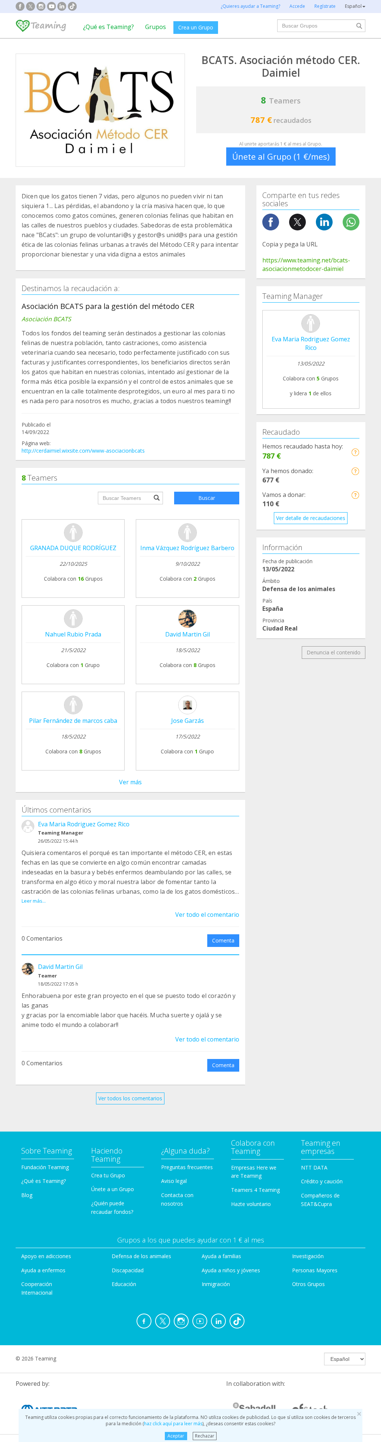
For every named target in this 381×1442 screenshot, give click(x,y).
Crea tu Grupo (108, 1175)
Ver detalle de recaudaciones (310, 517)
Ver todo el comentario (207, 914)
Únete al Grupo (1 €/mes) (281, 156)
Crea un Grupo (195, 27)
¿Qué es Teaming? (108, 27)
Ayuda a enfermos (43, 1270)
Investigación (308, 1256)
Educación (124, 1284)
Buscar (206, 497)
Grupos (155, 27)
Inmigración (216, 1284)
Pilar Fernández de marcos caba (73, 721)
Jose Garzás (187, 721)
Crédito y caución (322, 1181)
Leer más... (34, 900)
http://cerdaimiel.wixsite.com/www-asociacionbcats (83, 450)
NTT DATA (314, 1167)
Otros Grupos (308, 1284)
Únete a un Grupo (112, 1189)
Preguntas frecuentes (187, 1167)
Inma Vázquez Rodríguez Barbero (187, 548)
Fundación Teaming (45, 1167)
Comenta (223, 940)
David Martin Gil (187, 634)
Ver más (130, 782)
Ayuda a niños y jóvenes (231, 1270)
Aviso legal (174, 1180)
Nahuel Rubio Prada (73, 634)
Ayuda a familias (221, 1256)
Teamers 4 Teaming (255, 1189)
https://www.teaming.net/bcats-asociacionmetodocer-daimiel (306, 264)
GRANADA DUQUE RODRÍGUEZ (73, 548)
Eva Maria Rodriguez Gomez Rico (83, 824)
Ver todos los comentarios (130, 1098)
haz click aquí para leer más (173, 1423)
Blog (26, 1195)
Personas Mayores (314, 1270)
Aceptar (175, 1436)
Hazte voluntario (251, 1203)
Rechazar (204, 1436)
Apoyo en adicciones (46, 1256)
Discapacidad (128, 1270)
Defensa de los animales (141, 1256)
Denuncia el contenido (334, 652)
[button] (355, 452)
